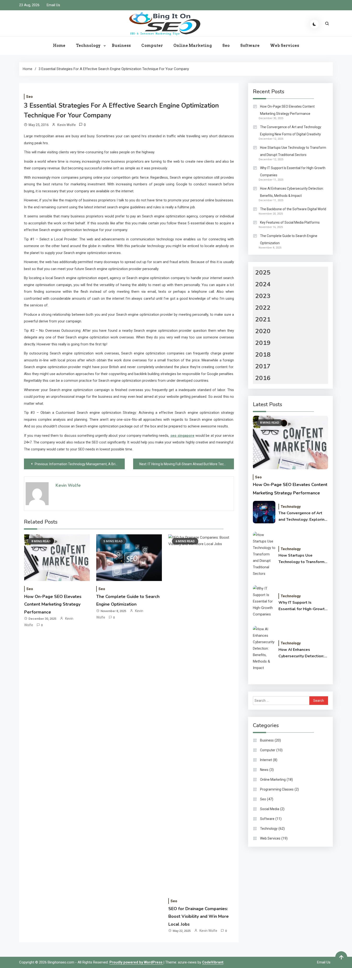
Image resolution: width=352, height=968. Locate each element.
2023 (263, 296)
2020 (263, 331)
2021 (263, 319)
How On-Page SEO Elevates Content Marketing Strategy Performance (52, 604)
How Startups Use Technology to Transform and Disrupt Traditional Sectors (293, 151)
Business (121, 45)
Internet (266, 760)
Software (250, 45)
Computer (152, 45)
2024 (263, 284)
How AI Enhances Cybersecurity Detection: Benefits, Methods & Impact (292, 192)
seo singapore (182, 435)
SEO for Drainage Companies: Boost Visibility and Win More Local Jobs (198, 916)
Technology (88, 45)
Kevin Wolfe (66, 125)
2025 (263, 272)
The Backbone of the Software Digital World (293, 209)
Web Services (284, 45)
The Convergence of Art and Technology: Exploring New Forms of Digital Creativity (291, 130)
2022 (263, 308)
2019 (263, 343)
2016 (263, 378)
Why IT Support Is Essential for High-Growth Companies (292, 171)
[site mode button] (314, 24)
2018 (263, 354)
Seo (226, 45)
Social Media (269, 809)
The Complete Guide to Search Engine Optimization (288, 239)
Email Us (53, 5)
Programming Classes (277, 789)
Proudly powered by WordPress (136, 962)
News (264, 770)
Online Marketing (192, 45)
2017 (263, 366)
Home (59, 45)
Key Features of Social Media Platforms (290, 222)
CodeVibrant (212, 962)
